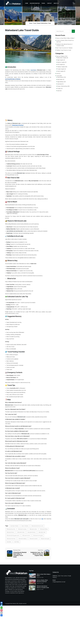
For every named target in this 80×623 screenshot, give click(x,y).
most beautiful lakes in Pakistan (12, 79)
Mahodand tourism (26, 535)
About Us (56, 3)
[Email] (1, 613)
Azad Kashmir (60, 77)
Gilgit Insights (60, 60)
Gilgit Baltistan (60, 81)
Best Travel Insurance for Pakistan (64, 47)
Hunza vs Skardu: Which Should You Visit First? (65, 41)
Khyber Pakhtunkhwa (42, 23)
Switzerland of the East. (17, 125)
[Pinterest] (1, 610)
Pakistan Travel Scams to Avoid (63, 50)
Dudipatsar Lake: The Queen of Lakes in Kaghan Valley (37, 554)
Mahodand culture (33, 529)
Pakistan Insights (61, 66)
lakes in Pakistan (25, 526)
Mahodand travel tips (11, 538)
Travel (43, 3)
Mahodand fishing (44, 529)
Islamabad (59, 84)
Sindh (58, 90)
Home (26, 3)
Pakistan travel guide (45, 538)
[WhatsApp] (1, 608)
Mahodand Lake (42, 532)
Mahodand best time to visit (37, 526)
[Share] (1, 615)
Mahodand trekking (22, 538)
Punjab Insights (60, 69)
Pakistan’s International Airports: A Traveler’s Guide (64, 45)
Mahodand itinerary (31, 532)
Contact (49, 3)
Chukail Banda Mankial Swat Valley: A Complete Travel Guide (19, 555)
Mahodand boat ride (11, 529)
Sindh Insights (60, 71)
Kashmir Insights (61, 62)
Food (57, 73)
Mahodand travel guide (38, 535)
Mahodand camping (22, 529)
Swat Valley (16, 541)
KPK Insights (60, 64)
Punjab (58, 88)
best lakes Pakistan (14, 526)
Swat (49, 23)
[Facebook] (1, 603)
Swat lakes (9, 541)
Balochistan (60, 79)
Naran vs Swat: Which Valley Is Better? (65, 38)
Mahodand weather (34, 538)
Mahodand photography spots (13, 535)
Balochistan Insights (61, 57)
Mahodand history (10, 532)
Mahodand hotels (20, 532)
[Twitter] (1, 605)
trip (42, 518)
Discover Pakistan (35, 3)
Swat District (33, 70)
